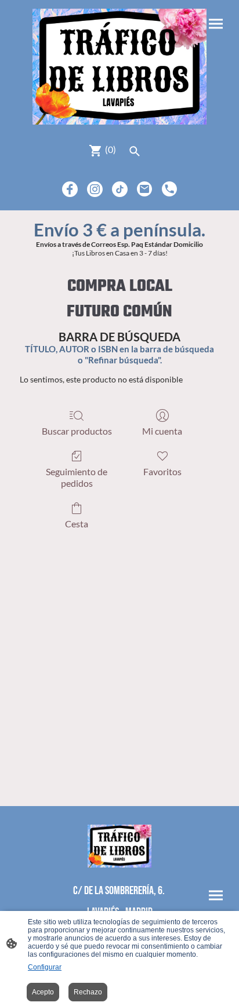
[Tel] (170, 189)
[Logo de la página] (119, 67)
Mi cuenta (162, 430)
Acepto (43, 992)
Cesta (76, 523)
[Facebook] (70, 189)
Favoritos (162, 471)
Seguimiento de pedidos (76, 477)
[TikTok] (120, 189)
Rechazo (88, 992)
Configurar (44, 967)
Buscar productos (77, 430)
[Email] (145, 189)
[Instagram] (95, 189)
